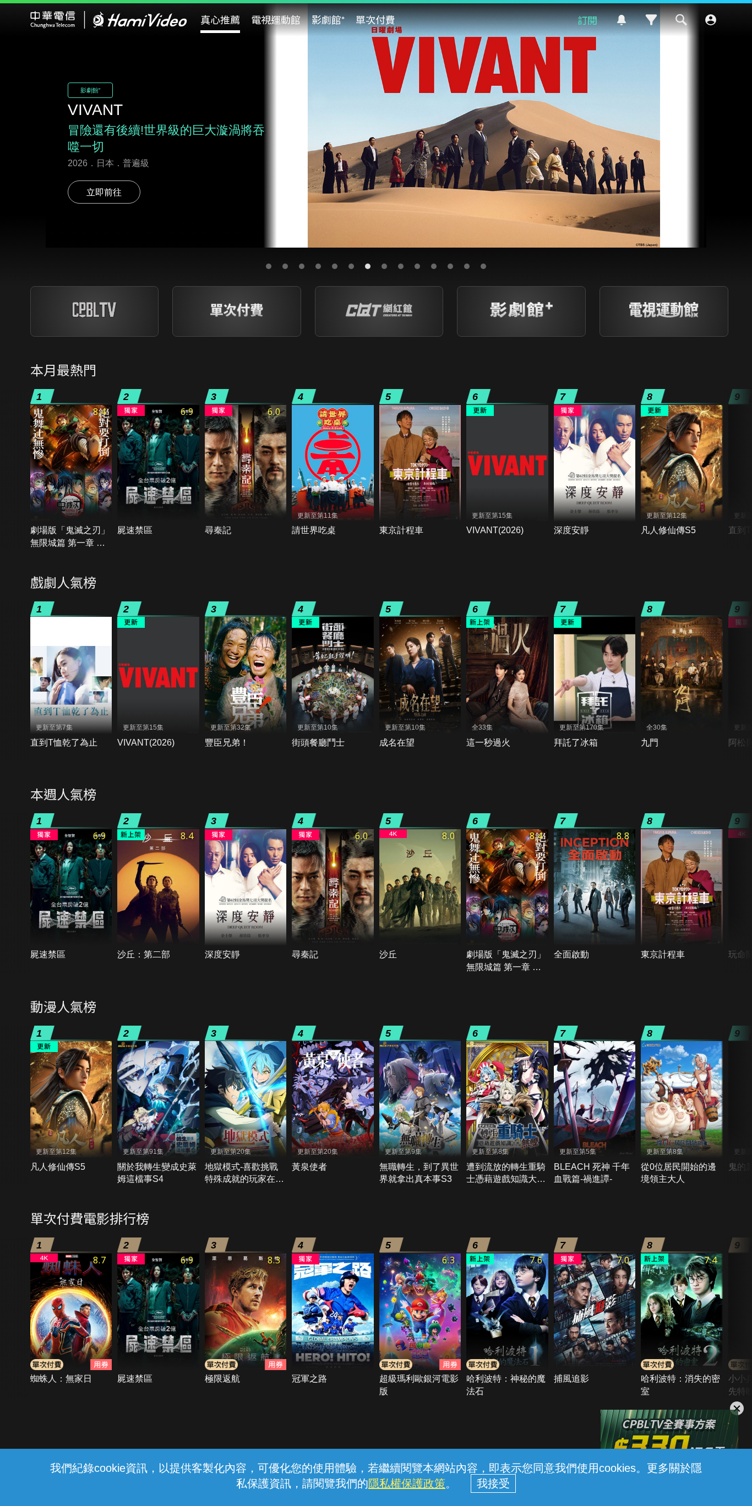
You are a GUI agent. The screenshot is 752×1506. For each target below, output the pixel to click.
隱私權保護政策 (406, 1483)
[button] (268, 266)
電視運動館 (276, 19)
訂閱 (587, 20)
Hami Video (108, 19)
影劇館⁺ (328, 19)
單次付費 (375, 19)
